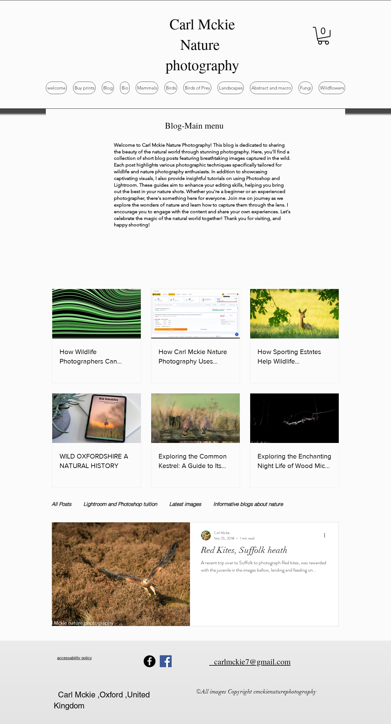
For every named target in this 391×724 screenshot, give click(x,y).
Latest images (185, 504)
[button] (323, 36)
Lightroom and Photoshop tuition (120, 504)
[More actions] (326, 535)
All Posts (61, 504)
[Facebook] (149, 661)
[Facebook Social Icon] (166, 661)
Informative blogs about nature (248, 504)
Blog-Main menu (194, 125)
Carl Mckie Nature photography (202, 44)
